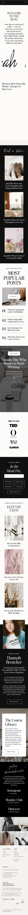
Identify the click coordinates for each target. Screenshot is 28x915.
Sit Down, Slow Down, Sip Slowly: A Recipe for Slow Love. (13, 86)
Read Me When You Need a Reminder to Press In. (14, 221)
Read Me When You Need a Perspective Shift (14, 256)
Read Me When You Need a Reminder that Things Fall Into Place (14, 185)
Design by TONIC (7, 911)
